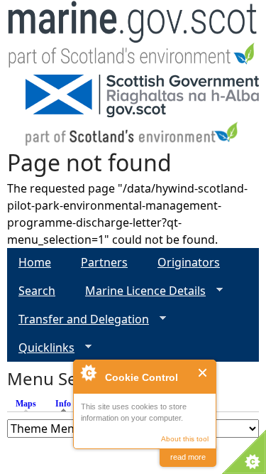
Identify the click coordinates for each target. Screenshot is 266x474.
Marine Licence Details (140, 291)
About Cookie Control (88, 372)
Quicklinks (40, 348)
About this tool (185, 439)
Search (36, 290)
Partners (104, 262)
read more (188, 457)
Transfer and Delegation (78, 319)
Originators (188, 262)
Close (203, 372)
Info (66, 404)
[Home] (133, 37)
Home (34, 262)
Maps (26, 404)
